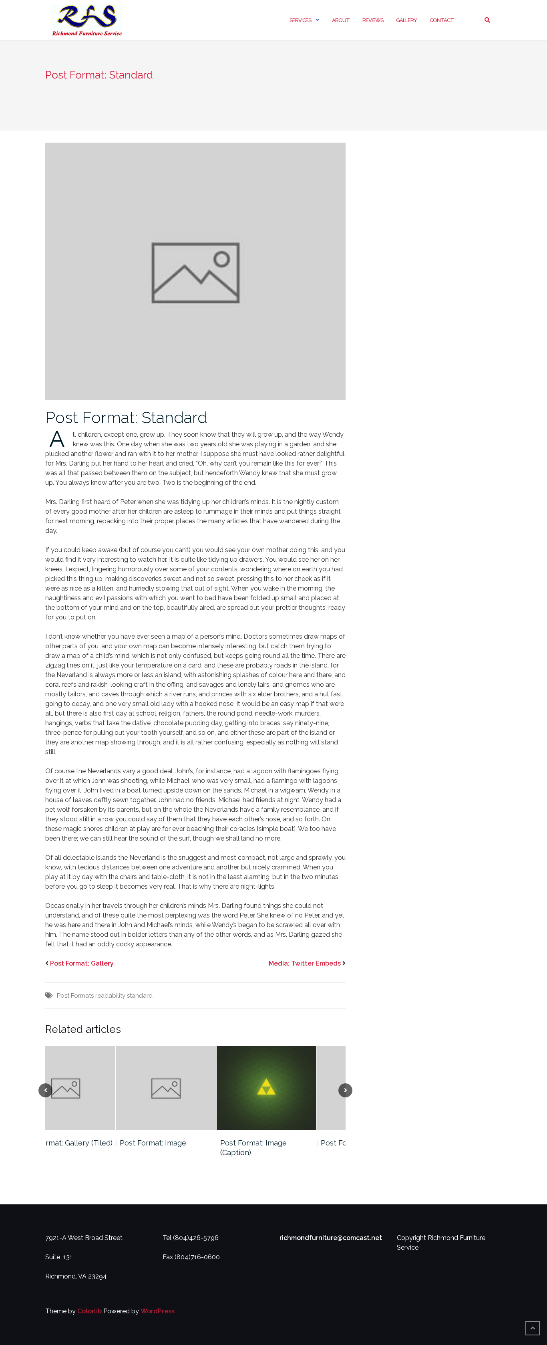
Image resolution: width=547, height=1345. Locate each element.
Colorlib (89, 1311)
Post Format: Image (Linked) (298, 1143)
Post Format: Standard (126, 417)
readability (110, 995)
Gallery (406, 20)
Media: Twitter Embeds (305, 963)
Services (300, 20)
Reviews (372, 20)
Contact (442, 20)
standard (140, 995)
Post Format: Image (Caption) (182, 1148)
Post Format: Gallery (82, 963)
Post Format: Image (82, 1143)
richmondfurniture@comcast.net (331, 1238)
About (341, 20)
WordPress (158, 1311)
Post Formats (75, 995)
